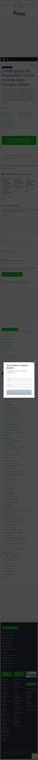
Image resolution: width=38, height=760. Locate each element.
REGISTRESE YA (19, 392)
